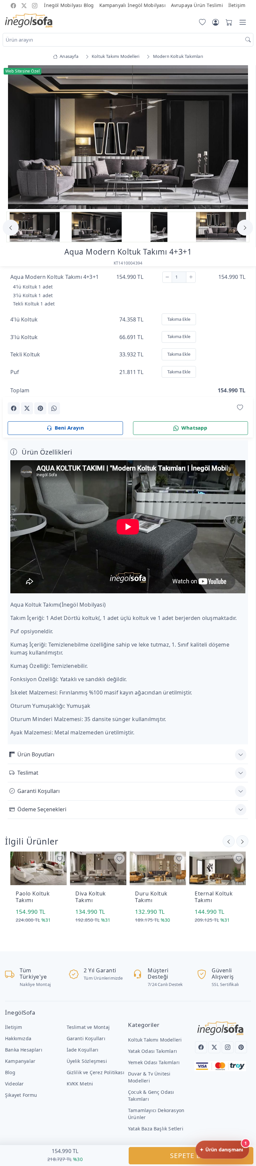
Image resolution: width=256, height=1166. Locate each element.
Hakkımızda (18, 1038)
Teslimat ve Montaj (88, 1027)
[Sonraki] (229, 841)
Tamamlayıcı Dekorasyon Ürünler (156, 1113)
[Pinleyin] (40, 408)
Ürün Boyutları (35, 754)
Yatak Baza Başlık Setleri (155, 1128)
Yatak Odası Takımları (152, 1051)
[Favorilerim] (201, 22)
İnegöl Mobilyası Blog (69, 5)
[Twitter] (214, 1047)
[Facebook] (201, 1047)
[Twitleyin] (27, 408)
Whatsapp (194, 427)
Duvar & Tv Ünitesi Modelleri (149, 1077)
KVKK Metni (80, 1083)
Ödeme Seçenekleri (41, 809)
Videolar (14, 1083)
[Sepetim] (227, 22)
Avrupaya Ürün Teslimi (197, 5)
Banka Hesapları (23, 1050)
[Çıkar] (167, 277)
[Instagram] (228, 1047)
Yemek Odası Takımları (154, 1062)
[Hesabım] (215, 22)
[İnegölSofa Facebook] (13, 5)
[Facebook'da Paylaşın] (14, 408)
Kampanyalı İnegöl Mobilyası (132, 5)
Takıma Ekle (178, 319)
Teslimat (27, 772)
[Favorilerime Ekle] (240, 408)
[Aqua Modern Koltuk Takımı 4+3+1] (128, 136)
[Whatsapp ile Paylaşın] (54, 408)
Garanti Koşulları (38, 791)
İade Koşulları (83, 1050)
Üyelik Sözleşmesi (87, 1061)
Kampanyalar (20, 1061)
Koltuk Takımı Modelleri (155, 1040)
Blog (10, 1072)
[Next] (240, 138)
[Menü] (242, 22)
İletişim (237, 5)
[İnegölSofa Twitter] (24, 5)
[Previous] (16, 138)
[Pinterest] (241, 1047)
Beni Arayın (69, 427)
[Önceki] (242, 841)
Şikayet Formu (21, 1095)
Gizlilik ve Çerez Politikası (95, 1072)
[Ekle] (191, 277)
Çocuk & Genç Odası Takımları (151, 1095)
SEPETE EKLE (191, 1155)
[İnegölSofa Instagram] (34, 5)
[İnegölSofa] (28, 21)
